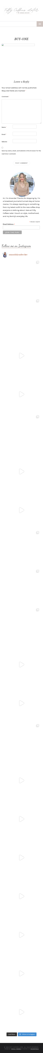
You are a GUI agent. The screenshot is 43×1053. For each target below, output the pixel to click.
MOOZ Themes (16, 1049)
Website (4, 142)
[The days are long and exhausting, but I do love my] (21, 857)
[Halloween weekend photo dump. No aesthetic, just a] (21, 548)
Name (4, 127)
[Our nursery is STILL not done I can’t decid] (21, 1012)
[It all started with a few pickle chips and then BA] (21, 896)
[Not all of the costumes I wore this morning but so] (21, 510)
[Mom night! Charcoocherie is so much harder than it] (21, 471)
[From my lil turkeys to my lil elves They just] (21, 433)
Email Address (9, 224)
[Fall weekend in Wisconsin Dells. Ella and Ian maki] (21, 626)
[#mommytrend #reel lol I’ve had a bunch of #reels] (21, 973)
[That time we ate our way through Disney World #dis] (21, 935)
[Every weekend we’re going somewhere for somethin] (21, 780)
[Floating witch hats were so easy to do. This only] (21, 703)
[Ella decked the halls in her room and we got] (21, 394)
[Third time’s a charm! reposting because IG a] (21, 664)
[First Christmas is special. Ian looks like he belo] (21, 317)
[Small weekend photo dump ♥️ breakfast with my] (21, 742)
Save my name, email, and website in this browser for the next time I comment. (21, 152)
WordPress (35, 1049)
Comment (5, 96)
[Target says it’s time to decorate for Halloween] (21, 819)
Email (4, 134)
